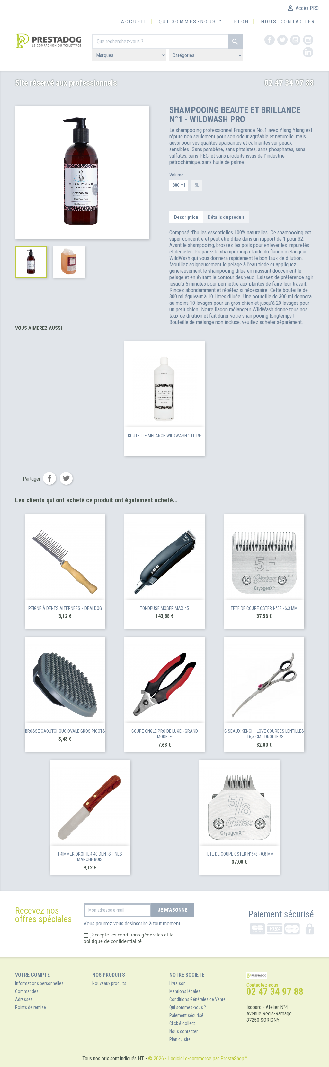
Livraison (177, 983)
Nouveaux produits (109, 983)
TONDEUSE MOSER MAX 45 (164, 608)
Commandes (27, 991)
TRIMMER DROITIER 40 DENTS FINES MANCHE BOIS (90, 856)
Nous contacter (288, 22)
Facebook (269, 40)
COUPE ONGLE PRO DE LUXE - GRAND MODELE (164, 734)
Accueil (134, 22)
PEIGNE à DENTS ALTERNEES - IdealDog (65, 608)
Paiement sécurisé (281, 914)
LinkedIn (308, 52)
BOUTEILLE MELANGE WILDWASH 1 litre (164, 435)
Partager (49, 478)
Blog (241, 22)
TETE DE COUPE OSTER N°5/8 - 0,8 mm (239, 854)
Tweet (66, 478)
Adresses (24, 999)
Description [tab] (186, 217)
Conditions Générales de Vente (197, 999)
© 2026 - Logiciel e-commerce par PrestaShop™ (197, 1058)
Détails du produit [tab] (226, 217)
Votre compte (32, 975)
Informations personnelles (39, 983)
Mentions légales (184, 991)
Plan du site (180, 1039)
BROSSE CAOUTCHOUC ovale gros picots (65, 731)
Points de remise (30, 1007)
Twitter (282, 40)
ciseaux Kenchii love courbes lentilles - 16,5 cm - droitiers (264, 734)
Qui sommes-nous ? (190, 22)
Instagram (308, 40)
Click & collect (182, 1023)
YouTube (295, 40)
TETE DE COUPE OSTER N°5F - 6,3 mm (264, 608)
